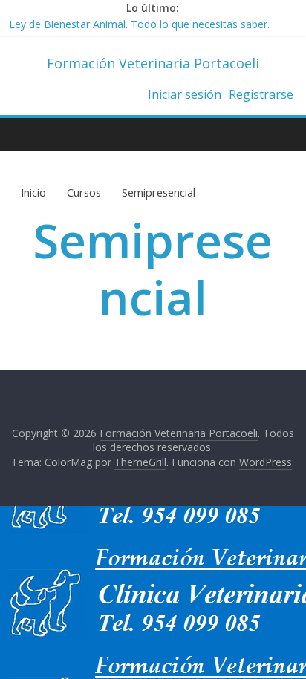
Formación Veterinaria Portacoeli (153, 63)
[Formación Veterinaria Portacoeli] (24, 133)
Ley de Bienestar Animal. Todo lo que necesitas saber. (139, 26)
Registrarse (261, 94)
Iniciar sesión (184, 94)
